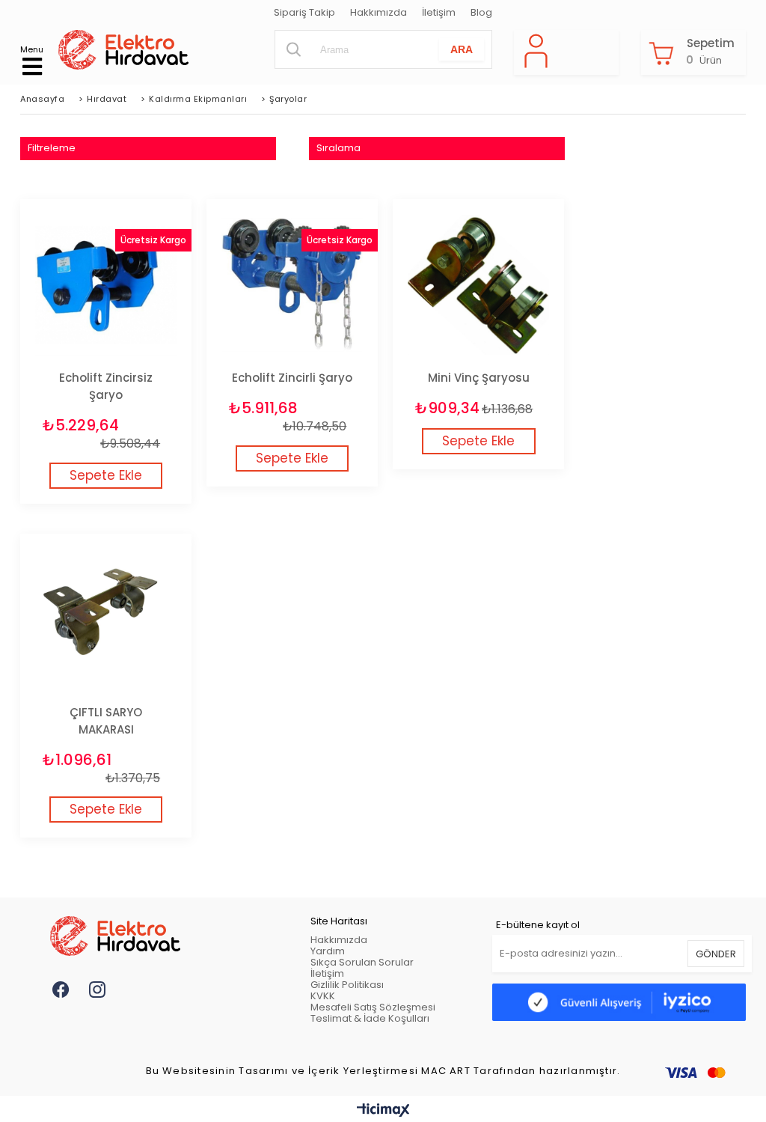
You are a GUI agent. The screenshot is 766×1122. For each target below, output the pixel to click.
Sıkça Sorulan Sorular (362, 962)
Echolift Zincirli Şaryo (292, 377)
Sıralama (338, 148)
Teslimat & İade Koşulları (369, 1018)
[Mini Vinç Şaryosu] (478, 285)
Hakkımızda (378, 13)
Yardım (327, 951)
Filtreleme (52, 148)
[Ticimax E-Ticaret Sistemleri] (383, 1110)
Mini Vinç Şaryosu (479, 377)
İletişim (439, 13)
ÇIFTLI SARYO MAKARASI (106, 720)
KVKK (322, 996)
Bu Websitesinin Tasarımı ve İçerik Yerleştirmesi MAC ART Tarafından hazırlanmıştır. (383, 1071)
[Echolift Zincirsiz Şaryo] (106, 285)
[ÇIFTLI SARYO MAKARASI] (106, 619)
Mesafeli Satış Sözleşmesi (372, 1007)
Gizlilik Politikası (347, 985)
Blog (481, 13)
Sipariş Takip (304, 13)
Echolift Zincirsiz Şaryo (106, 386)
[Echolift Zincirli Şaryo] (292, 285)
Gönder (716, 954)
